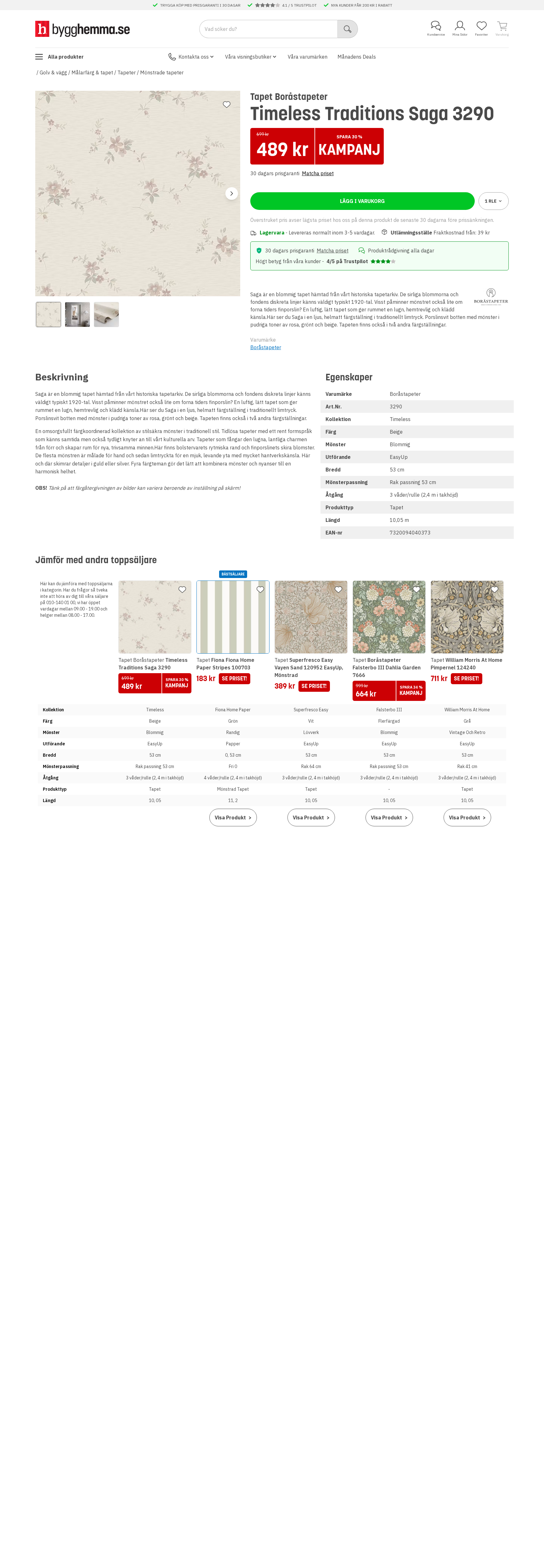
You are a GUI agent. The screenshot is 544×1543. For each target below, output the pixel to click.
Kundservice (436, 34)
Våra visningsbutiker (248, 57)
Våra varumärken (307, 57)
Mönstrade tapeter (162, 72)
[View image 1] (48, 314)
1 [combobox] (490, 201)
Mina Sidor (460, 34)
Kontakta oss (193, 57)
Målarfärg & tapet (92, 72)
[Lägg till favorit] (227, 105)
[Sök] (347, 29)
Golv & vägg (53, 72)
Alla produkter (66, 57)
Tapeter (126, 72)
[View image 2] (77, 314)
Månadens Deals (356, 57)
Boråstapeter (265, 347)
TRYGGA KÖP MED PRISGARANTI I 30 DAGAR (200, 5)
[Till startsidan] (82, 29)
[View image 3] (106, 314)
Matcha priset (318, 173)
